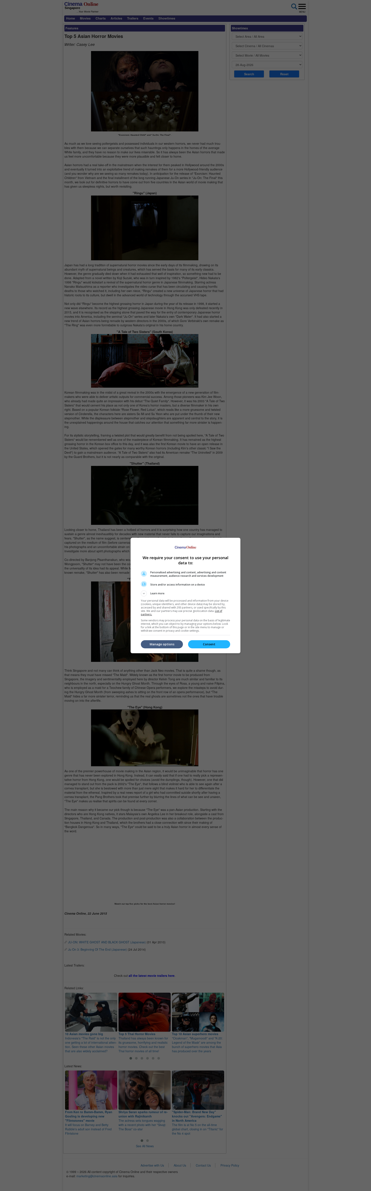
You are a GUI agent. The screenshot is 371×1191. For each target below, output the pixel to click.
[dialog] (185, 595)
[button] (185, 593)
